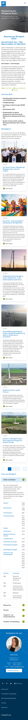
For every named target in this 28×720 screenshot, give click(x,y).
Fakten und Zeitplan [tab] (9, 480)
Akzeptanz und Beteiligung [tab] (11, 622)
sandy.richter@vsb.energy (17, 666)
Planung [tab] (5, 610)
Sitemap (3, 703)
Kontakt (15, 90)
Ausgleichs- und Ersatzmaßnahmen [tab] (9, 616)
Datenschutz (4, 689)
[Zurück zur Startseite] (3, 5)
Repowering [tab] (7, 605)
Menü (25, 3)
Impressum (4, 707)
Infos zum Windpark (20, 88)
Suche (20, 3)
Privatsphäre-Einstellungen (8, 694)
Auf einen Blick (7, 88)
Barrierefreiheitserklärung (8, 698)
